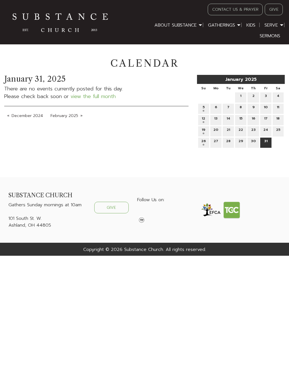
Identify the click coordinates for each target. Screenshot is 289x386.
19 (203, 129)
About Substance (175, 25)
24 (265, 129)
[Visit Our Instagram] (159, 213)
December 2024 (27, 116)
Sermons (270, 35)
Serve (271, 25)
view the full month (93, 96)
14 (228, 118)
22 (240, 129)
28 (228, 141)
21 (228, 129)
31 (266, 141)
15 (240, 118)
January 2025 (241, 79)
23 (253, 129)
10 (266, 107)
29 (240, 141)
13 (216, 118)
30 (253, 141)
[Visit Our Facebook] (141, 213)
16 (253, 118)
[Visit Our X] (150, 213)
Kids (250, 25)
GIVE (274, 9)
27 (216, 141)
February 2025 (64, 116)
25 (278, 129)
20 (215, 129)
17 (266, 118)
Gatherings (221, 25)
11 (278, 107)
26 (203, 141)
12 (203, 118)
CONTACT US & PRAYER (235, 9)
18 (278, 118)
